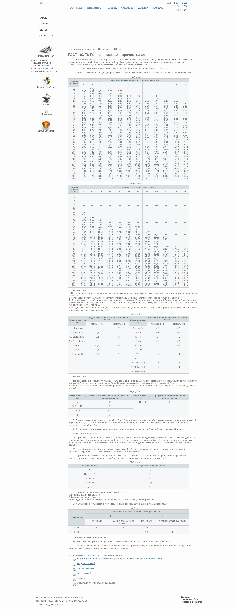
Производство (95, 8)
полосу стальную (181, 59)
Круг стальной (84, 573)
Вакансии (143, 8)
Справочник (127, 8)
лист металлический (43, 68)
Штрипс (81, 578)
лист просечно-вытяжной (127, 558)
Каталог (44, 18)
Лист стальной (84, 558)
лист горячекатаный (151, 558)
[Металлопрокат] (46, 54)
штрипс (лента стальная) (45, 71)
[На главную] (71, 3)
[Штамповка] (46, 112)
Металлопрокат (46, 56)
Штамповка (46, 114)
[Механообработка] (46, 85)
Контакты (157, 8)
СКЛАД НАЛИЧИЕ (48, 36)
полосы (101, 68)
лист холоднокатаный (103, 558)
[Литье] (46, 129)
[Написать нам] (76, 3)
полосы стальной (127, 80)
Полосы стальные (84, 420)
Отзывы (112, 8)
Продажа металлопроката (81, 49)
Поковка (46, 104)
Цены (43, 29)
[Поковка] (46, 103)
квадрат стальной (42, 63)
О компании (76, 8)
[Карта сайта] (81, 3)
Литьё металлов (46, 131)
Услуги (43, 23)
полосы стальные (122, 298)
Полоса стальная (85, 568)
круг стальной (40, 60)
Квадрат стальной (86, 563)
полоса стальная (41, 65)
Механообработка (46, 87)
